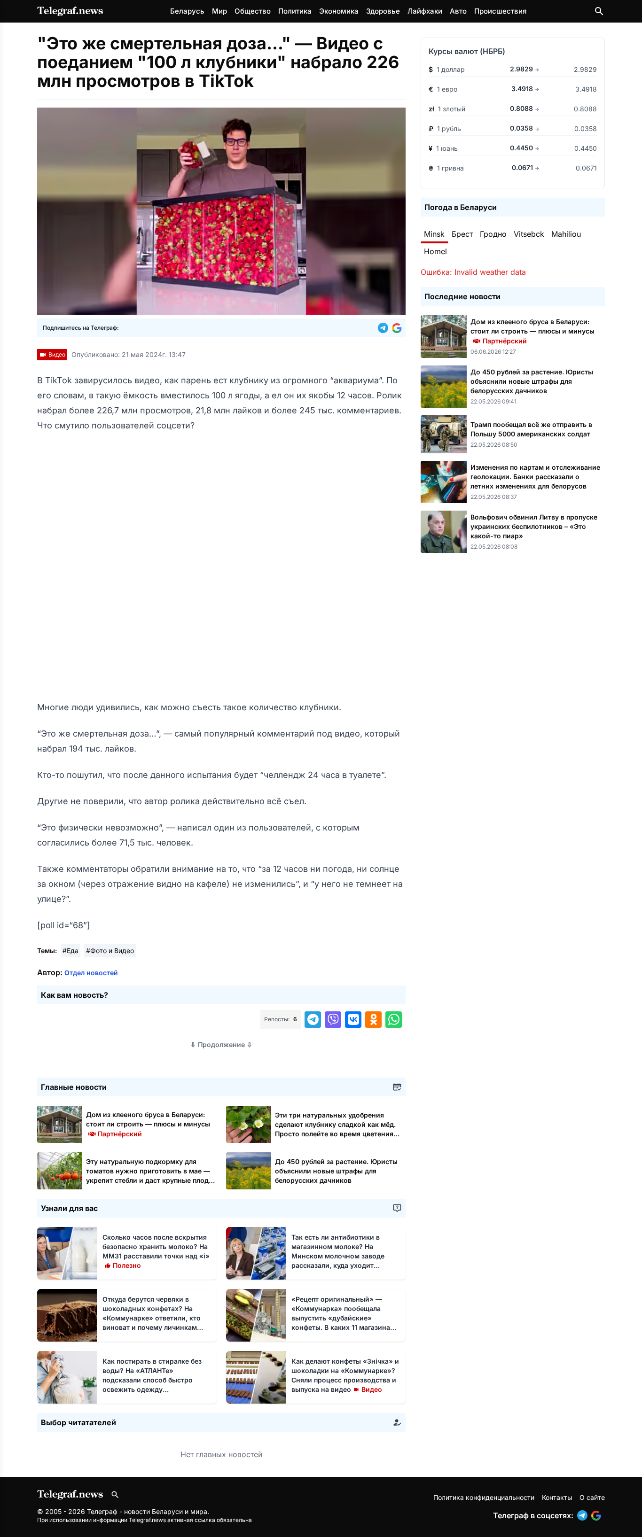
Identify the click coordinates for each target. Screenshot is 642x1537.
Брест (462, 234)
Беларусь (187, 11)
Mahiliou (566, 234)
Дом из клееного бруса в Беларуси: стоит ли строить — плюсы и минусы (148, 1123)
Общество (253, 11)
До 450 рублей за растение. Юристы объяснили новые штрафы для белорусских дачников (336, 1170)
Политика (295, 11)
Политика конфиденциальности (483, 1497)
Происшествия (500, 11)
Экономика (339, 11)
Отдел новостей (91, 973)
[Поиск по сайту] (599, 11)
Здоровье (383, 11)
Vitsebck (529, 234)
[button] (385, 328)
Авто (458, 11)
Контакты (557, 1497)
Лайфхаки (424, 11)
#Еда (70, 951)
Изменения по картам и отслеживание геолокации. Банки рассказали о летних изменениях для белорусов (535, 476)
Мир (219, 11)
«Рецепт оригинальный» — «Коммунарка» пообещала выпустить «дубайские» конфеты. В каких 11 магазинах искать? (342, 1318)
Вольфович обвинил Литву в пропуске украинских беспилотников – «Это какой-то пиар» (533, 526)
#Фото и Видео (110, 951)
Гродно (493, 234)
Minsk (434, 234)
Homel (435, 251)
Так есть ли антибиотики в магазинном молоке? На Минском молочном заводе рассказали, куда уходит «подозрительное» (337, 1256)
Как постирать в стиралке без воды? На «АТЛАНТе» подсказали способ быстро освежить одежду (152, 1380)
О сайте (592, 1497)
